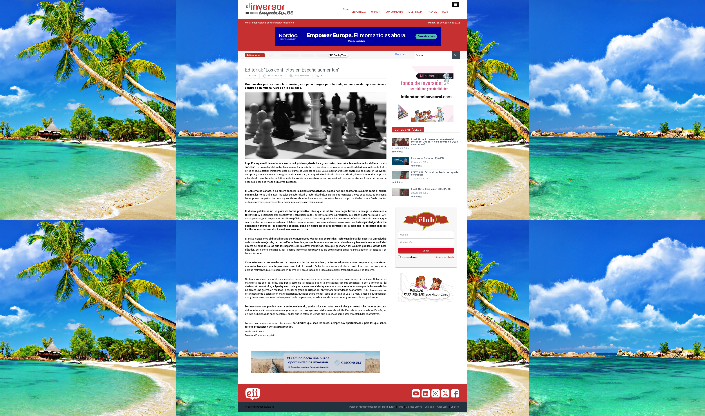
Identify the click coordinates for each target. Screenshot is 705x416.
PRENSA (432, 11)
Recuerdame (409, 257)
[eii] (269, 9)
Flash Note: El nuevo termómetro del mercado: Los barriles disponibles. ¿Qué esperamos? (434, 141)
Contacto (429, 407)
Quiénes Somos (414, 407)
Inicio (400, 407)
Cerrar (346, 9)
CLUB (445, 11)
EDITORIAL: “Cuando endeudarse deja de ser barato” (434, 173)
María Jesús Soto (301, 76)
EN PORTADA (359, 11)
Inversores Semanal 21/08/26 (427, 158)
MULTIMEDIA (415, 11)
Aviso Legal (442, 407)
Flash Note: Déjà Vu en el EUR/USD (431, 189)
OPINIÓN (375, 11)
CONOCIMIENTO (394, 11)
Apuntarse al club (444, 257)
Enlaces (455, 407)
